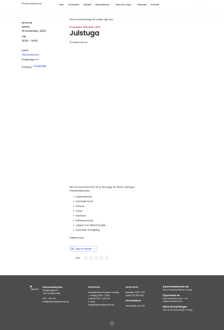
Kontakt (155, 4)
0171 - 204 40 (49, 298)
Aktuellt (87, 4)
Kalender (142, 4)
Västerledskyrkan (30, 54)
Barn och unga (123, 4)
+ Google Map (39, 66)
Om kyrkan (73, 4)
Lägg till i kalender (83, 248)
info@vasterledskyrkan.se (56, 301)
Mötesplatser (102, 4)
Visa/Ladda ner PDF (135, 305)
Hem (61, 4)
